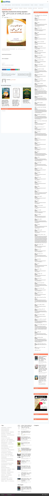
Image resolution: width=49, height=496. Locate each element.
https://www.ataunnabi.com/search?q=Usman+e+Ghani (40, 57)
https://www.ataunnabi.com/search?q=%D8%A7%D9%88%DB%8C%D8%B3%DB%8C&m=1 (41, 285)
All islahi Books (9, 427)
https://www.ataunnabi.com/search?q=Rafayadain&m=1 (40, 275)
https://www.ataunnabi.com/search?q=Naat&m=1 (40, 183)
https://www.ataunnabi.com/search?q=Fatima (40, 66)
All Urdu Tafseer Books (4, 464)
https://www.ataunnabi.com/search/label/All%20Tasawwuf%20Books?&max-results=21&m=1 (41, 193)
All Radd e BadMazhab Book (7, 67)
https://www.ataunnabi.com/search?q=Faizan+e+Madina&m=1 (40, 211)
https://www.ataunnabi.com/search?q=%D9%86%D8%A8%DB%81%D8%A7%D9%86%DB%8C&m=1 (41, 321)
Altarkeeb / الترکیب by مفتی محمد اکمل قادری (25, 461)
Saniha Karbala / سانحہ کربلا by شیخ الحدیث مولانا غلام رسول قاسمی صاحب (26, 473)
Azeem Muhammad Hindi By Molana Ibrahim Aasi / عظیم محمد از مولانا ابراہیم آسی (26, 101)
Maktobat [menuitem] (20, 8)
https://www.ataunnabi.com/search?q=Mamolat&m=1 (40, 170)
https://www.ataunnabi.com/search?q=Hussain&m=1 (40, 80)
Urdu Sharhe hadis (3, 457)
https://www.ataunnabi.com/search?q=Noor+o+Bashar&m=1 (40, 251)
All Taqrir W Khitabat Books (8, 454)
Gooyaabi (13, 494)
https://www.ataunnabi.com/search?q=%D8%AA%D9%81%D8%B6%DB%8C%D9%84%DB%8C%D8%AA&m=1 (41, 154)
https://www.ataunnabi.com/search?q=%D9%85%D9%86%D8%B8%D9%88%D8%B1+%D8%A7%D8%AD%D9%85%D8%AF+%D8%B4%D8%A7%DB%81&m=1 (41, 327)
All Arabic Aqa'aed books (9, 460)
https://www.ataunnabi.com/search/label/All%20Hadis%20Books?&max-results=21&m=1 (41, 25)
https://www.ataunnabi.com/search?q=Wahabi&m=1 (40, 144)
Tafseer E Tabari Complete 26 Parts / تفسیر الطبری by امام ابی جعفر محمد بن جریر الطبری (26, 426)
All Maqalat (10, 464)
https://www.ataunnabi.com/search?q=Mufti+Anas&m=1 (40, 294)
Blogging (5, 494)
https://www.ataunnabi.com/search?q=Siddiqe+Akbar (40, 48)
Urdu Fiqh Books (10, 452)
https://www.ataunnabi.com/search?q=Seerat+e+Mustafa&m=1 (40, 30)
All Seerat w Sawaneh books (5, 430)
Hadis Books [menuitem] (41, 4)
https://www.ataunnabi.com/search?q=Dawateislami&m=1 (40, 280)
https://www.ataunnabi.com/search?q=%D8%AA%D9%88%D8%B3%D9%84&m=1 (41, 256)
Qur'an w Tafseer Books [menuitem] (16, 4)
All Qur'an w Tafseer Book (4, 476)
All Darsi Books (3, 433)
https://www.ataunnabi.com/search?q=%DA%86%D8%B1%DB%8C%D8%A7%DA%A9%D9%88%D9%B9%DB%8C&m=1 (41, 301)
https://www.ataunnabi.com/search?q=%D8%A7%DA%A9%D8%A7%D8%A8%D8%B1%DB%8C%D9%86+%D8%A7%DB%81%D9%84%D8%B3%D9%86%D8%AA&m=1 (41, 92)
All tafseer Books (3, 466)
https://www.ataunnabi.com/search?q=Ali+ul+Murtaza (40, 61)
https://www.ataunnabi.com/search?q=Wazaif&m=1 (40, 188)
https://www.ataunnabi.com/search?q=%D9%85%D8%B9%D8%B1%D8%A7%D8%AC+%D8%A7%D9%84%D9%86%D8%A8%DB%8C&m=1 (41, 340)
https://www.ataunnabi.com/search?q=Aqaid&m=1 (40, 34)
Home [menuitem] (3, 4)
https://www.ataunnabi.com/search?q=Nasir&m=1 (40, 306)
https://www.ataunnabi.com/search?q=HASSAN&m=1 (40, 76)
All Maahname (9, 469)
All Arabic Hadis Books (4, 445)
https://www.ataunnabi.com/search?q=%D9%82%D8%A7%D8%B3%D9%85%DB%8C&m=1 (41, 311)
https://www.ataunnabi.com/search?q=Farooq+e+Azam (40, 52)
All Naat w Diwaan (3, 469)
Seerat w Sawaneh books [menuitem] (25, 4)
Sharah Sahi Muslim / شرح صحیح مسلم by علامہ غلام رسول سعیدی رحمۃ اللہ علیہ (26, 438)
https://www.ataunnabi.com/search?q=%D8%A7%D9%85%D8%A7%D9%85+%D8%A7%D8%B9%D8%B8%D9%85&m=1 (41, 99)
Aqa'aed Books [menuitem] (40, 8)
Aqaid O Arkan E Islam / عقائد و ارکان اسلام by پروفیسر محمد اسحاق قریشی (26, 479)
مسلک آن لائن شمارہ (3, 473)
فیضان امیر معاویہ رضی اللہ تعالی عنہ (6, 451)
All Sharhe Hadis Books (11, 449)
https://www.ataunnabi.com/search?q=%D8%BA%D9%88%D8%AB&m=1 (40, 104)
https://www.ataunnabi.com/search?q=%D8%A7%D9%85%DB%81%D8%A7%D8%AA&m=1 (41, 71)
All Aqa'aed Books (3, 427)
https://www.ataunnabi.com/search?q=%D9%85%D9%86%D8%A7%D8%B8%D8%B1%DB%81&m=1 (41, 159)
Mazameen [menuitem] (16, 8)
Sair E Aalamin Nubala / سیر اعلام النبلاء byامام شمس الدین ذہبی (26, 432)
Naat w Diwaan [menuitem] (10, 8)
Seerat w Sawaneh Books (4, 446)
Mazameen (8, 473)
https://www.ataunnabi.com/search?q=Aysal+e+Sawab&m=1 (40, 261)
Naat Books (11, 455)
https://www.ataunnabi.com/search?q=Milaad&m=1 (40, 174)
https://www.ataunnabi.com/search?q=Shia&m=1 (40, 140)
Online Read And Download (6, 54)
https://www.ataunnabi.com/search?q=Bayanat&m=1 (40, 231)
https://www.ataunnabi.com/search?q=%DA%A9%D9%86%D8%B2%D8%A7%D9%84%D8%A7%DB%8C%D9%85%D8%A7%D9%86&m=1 (41, 117)
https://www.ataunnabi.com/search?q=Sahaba (40, 43)
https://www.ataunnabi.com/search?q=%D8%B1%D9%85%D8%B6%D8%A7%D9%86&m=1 (41, 221)
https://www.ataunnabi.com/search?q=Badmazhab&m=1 (40, 129)
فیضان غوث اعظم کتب (10, 443)
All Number (8, 470)
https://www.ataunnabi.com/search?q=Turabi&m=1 (40, 316)
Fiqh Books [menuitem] (30, 8)
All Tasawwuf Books (4, 443)
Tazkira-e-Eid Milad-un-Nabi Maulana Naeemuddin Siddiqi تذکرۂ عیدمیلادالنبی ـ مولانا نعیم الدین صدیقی (43, 358)
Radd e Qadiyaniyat (4, 436)
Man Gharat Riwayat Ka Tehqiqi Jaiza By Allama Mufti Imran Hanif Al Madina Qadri (26, 449)
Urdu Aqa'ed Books (4, 461)
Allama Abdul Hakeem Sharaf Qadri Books (7, 458)
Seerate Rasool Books (4, 442)
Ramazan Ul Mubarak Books (5, 448)
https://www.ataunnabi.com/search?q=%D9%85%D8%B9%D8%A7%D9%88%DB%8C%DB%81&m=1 (41, 86)
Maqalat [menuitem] (32, 4)
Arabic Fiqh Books (3, 470)
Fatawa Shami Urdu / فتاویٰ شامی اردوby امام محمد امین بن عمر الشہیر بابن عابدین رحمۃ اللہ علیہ (26, 468)
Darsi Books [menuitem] (35, 8)
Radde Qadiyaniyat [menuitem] (8, 4)
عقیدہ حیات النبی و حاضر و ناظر (5, 455)
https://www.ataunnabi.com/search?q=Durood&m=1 (40, 179)
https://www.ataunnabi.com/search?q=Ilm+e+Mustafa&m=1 (40, 246)
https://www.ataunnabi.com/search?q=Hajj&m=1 (40, 207)
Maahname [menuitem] (25, 8)
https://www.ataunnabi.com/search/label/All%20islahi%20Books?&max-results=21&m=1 (41, 227)
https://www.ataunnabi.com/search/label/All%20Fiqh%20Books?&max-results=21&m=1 (41, 266)
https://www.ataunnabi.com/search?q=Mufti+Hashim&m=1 (40, 290)
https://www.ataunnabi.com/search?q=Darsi (40, 39)
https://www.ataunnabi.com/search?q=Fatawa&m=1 (40, 198)
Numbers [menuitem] (36, 4)
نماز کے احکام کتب (3, 439)
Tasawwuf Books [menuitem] (4, 8)
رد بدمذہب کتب (11, 446)
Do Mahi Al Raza (3, 479)
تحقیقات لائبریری (6, 17)
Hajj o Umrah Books (9, 479)
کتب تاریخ (2, 454)
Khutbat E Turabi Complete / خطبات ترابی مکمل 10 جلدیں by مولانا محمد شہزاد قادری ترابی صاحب (26, 455)
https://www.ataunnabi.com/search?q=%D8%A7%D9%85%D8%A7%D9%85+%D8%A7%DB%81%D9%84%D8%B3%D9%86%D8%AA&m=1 (41, 111)
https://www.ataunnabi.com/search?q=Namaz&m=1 (40, 271)
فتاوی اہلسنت (10, 442)
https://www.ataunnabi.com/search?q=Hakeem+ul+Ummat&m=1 (40, 123)
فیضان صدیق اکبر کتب (4, 449)
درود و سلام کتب (3, 460)
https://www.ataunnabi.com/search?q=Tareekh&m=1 (40, 202)
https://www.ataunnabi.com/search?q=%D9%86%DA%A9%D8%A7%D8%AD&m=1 (41, 334)
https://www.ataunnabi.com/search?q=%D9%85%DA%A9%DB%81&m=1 (40, 216)
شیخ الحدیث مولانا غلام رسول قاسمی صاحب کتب (7, 463)
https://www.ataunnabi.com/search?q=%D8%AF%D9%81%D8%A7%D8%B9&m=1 (41, 165)
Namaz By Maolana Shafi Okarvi (25, 443)
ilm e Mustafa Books (4, 452)
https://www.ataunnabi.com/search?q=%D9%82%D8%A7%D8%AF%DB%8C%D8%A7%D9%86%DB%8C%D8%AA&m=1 (41, 134)
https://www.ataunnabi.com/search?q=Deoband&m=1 (40, 149)
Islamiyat (13, 469)
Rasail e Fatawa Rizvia (10, 439)
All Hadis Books (8, 433)
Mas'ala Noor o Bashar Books (5, 467)
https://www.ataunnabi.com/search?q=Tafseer (40, 20)
